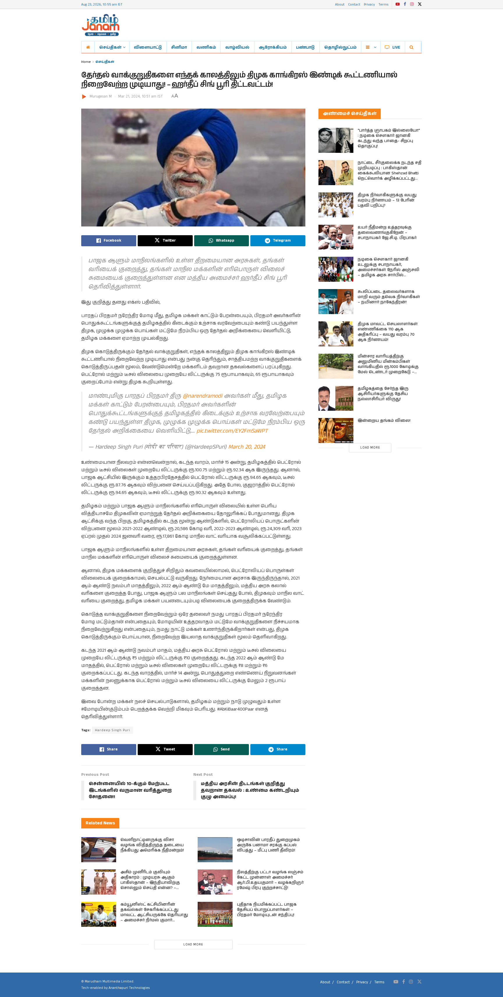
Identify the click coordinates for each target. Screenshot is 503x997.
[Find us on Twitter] (420, 4)
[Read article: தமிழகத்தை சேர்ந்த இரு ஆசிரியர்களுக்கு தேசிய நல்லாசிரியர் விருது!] (335, 398)
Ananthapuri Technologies (129, 987)
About (340, 4)
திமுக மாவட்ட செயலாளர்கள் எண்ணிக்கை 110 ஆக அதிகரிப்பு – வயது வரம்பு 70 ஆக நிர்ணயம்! (388, 332)
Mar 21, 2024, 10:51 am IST (140, 96)
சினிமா (179, 47)
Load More (193, 944)
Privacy (369, 4)
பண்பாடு (305, 47)
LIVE (396, 47)
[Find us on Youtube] (398, 4)
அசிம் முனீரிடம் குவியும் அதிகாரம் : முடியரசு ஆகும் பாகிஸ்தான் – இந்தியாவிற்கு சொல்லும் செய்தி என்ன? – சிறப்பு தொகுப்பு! (150, 882)
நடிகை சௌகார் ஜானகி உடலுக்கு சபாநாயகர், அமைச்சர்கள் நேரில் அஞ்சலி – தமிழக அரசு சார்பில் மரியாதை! (388, 269)
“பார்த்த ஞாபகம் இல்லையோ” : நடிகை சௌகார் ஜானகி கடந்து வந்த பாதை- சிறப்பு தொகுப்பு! (389, 138)
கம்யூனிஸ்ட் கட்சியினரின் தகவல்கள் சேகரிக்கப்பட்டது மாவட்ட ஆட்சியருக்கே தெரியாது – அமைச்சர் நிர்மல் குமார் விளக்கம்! (154, 915)
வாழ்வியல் (237, 47)
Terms (383, 4)
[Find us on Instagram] (412, 4)
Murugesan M (101, 96)
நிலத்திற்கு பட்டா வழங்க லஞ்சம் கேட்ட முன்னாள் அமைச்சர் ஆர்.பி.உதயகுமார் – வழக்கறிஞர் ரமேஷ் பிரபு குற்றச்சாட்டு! (270, 880)
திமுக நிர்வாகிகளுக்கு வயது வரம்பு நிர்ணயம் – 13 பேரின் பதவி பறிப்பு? (387, 200)
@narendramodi (202, 396)
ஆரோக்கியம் (273, 47)
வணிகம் (206, 47)
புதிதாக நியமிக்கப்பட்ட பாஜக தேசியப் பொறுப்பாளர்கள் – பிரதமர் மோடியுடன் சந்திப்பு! (267, 910)
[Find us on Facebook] (405, 4)
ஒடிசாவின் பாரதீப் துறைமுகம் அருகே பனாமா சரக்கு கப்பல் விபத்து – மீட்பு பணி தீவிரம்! (268, 845)
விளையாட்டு (148, 47)
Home (86, 61)
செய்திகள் (110, 47)
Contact (354, 4)
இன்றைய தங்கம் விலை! (384, 421)
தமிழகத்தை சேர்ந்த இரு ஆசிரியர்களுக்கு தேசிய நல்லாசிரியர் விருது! (383, 394)
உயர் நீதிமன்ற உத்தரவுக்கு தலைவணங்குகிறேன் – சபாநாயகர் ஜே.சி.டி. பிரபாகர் (387, 232)
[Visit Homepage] (100, 25)
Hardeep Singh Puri (112, 730)
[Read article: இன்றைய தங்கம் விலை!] (335, 430)
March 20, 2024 (246, 447)
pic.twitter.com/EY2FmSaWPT (232, 431)
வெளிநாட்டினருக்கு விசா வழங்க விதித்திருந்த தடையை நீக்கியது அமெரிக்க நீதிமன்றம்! (152, 845)
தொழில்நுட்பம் (340, 47)
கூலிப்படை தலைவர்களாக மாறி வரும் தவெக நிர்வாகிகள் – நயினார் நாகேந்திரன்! (389, 297)
